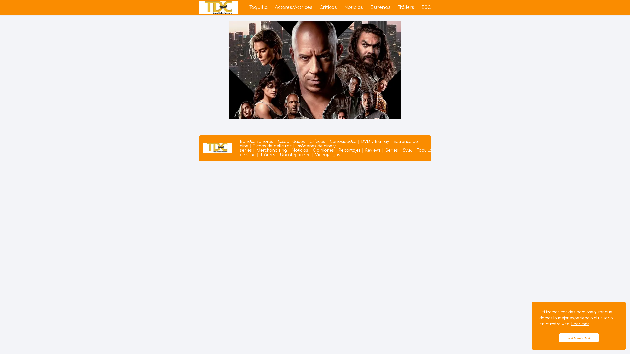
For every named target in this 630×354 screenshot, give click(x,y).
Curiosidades (343, 141)
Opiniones (323, 150)
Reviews (373, 150)
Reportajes (350, 150)
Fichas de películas (272, 146)
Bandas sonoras (256, 141)
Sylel (407, 150)
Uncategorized (295, 155)
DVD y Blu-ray (375, 141)
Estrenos (380, 7)
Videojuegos (327, 155)
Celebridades (291, 141)
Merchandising (271, 150)
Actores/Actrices (293, 7)
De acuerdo (579, 338)
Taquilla (258, 7)
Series (391, 150)
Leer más (580, 324)
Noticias (353, 7)
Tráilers (406, 7)
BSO (426, 7)
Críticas (328, 7)
